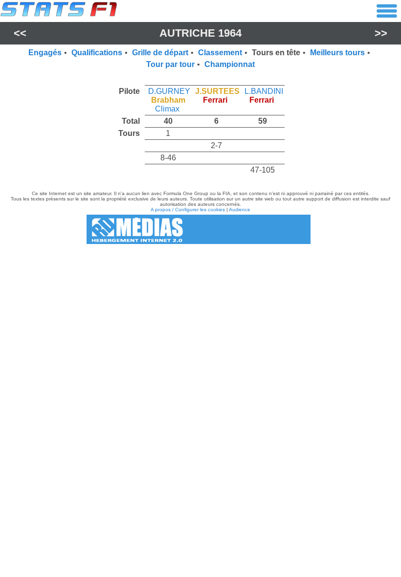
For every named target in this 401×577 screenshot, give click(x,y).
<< (20, 33)
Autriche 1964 (200, 33)
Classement (220, 52)
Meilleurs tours (337, 52)
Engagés (45, 52)
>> (381, 33)
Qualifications (96, 52)
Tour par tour (170, 64)
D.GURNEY (169, 91)
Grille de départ (160, 52)
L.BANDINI (264, 91)
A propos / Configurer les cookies (188, 209)
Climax (167, 109)
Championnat (229, 64)
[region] (200, 128)
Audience (239, 209)
